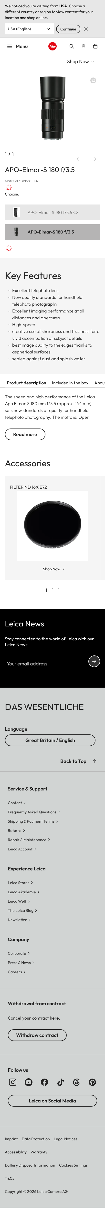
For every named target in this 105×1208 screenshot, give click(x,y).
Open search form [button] (72, 46)
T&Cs (9, 1178)
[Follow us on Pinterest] (92, 1082)
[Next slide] (95, 159)
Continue (68, 29)
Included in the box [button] (70, 383)
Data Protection (36, 1138)
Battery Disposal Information (30, 1165)
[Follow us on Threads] (76, 1082)
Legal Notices (65, 1138)
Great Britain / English (50, 740)
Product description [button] (26, 383)
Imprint (11, 1138)
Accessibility (16, 1152)
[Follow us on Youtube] (28, 1082)
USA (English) (19, 28)
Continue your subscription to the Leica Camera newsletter (94, 661)
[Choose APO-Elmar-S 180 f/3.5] (52, 232)
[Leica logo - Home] (52, 46)
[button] (94, 761)
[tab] (47, 590)
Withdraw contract (37, 1035)
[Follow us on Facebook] (44, 1082)
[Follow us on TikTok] (60, 1082)
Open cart (95, 46)
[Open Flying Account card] (83, 46)
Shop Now (51, 568)
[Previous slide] (78, 159)
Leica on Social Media (52, 1101)
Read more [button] (25, 434)
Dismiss (86, 29)
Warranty (39, 1152)
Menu (22, 46)
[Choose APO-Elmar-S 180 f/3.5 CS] (52, 212)
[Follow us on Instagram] (13, 1082)
